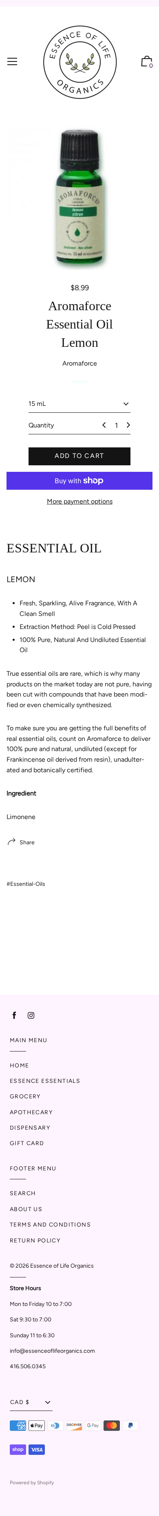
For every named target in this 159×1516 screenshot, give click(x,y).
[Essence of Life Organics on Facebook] (14, 1015)
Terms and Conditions (50, 1224)
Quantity (41, 425)
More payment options (80, 501)
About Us (26, 1209)
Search (23, 1193)
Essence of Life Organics (62, 1265)
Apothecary (31, 1112)
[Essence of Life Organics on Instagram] (30, 1015)
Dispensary (30, 1127)
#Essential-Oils (26, 884)
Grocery (25, 1096)
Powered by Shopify (32, 1482)
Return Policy (35, 1240)
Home (19, 1065)
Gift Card (27, 1143)
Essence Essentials (45, 1081)
